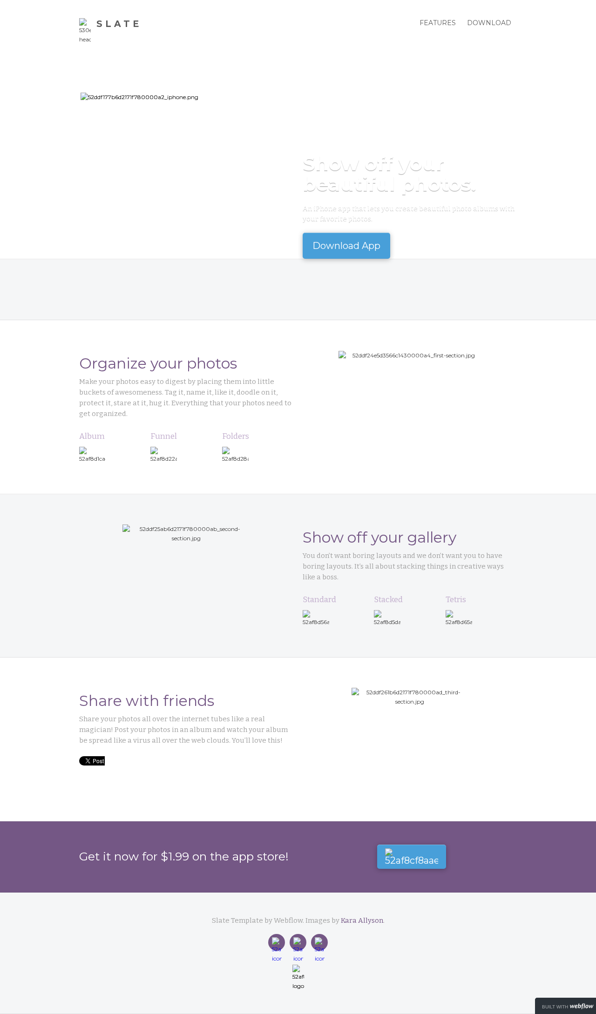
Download (489, 23)
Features (438, 23)
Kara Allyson (362, 920)
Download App (346, 245)
